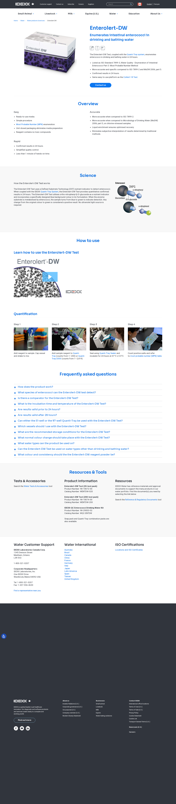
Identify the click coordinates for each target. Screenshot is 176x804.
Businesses (100, 701)
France (67, 560)
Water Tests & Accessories (36, 486)
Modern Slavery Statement (72, 716)
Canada (67, 555)
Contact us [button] (100, 85)
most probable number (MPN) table (146, 356)
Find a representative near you (27, 590)
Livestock (99, 707)
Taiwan (67, 576)
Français (157, 4)
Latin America (70, 571)
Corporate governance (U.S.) (72, 707)
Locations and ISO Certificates (129, 550)
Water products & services (36, 21)
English (149, 4)
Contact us (59, 4)
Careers (81, 4)
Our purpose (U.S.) (69, 710)
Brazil (66, 552)
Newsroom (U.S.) (135, 727)
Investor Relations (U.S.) (71, 704)
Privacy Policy (133, 713)
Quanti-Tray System (49, 191)
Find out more (24, 720)
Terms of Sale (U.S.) (136, 710)
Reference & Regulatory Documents (141, 499)
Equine (98, 713)
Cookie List (133, 719)
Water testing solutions (104, 716)
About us (66, 701)
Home (16, 21)
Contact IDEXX (134, 701)
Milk (97, 710)
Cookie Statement (135, 716)
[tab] (88, 387)
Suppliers (91, 4)
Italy (66, 565)
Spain (66, 574)
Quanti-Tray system (136, 54)
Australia (68, 550)
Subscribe (71, 4)
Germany (68, 563)
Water (22, 21)
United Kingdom (71, 579)
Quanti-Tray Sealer (107, 353)
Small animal (100, 704)
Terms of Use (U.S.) (135, 707)
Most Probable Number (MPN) (29, 124)
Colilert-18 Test (130, 77)
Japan (67, 568)
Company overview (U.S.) (71, 713)
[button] (50, 277)
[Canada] (140, 4)
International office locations (139, 704)
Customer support (46, 4)
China (66, 558)
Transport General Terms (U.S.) (139, 722)
